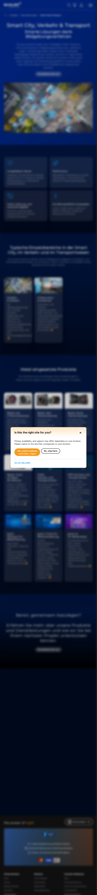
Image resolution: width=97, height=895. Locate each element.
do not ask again (21, 462)
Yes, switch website (26, 452)
